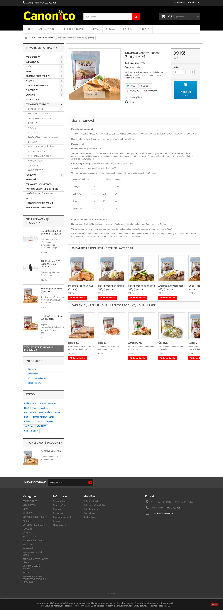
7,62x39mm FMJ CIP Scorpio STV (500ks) (51, 232)
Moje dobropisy (90, 509)
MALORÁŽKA (45, 412)
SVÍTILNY (30, 71)
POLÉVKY (33, 123)
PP (114, 593)
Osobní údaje (89, 517)
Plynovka (50, 422)
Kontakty (144, 29)
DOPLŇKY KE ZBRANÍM (37, 85)
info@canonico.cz (165, 513)
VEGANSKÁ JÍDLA (36, 151)
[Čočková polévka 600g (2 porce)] (171, 325)
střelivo (44, 408)
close (214, 604)
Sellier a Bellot (31, 431)
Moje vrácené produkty (94, 505)
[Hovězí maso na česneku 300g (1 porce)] (111, 268)
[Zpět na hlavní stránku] (26, 38)
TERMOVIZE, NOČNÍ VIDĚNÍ (39, 184)
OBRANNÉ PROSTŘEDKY (38, 76)
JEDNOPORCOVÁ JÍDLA (39, 118)
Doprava (94, 29)
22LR (26, 408)
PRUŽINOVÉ (30, 412)
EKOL (27, 417)
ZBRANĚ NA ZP (33, 57)
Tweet (133, 86)
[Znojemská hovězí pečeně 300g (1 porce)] (171, 268)
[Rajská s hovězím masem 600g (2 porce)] (81, 325)
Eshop (29, 29)
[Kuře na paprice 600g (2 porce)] (30, 295)
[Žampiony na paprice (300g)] (141, 325)
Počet (176, 67)
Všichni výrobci (47, 29)
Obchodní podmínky (73, 29)
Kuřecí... (192, 343)
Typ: (127, 67)
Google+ (134, 91)
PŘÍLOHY (32, 142)
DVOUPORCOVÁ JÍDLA (39, 114)
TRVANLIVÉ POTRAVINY (37, 104)
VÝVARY (32, 128)
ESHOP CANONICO (33, 422)
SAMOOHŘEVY (35, 161)
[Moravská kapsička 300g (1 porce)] (81, 268)
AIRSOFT (30, 81)
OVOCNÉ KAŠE (35, 170)
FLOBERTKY (32, 90)
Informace (34, 361)
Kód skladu (130, 63)
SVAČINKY (33, 165)
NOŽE (28, 67)
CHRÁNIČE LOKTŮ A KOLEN (39, 194)
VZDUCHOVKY (32, 62)
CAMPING (30, 95)
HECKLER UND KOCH (43, 417)
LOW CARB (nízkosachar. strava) (43, 137)
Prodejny (128, 29)
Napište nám (179, 2)
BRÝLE (29, 198)
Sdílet (146, 86)
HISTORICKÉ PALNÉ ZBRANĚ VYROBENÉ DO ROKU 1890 (40, 205)
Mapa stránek (59, 525)
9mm (34, 408)
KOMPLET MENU (36, 109)
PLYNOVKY (31, 175)
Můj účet (89, 496)
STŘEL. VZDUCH (48, 403)
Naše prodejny (34, 383)
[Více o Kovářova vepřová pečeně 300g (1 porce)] (30, 457)
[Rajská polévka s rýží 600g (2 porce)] (111, 325)
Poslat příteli (136, 97)
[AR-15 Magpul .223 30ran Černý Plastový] (30, 267)
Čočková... (163, 343)
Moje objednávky (91, 501)
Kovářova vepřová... (51, 451)
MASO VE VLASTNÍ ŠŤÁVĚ (41, 147)
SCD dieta (32, 132)
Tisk (132, 102)
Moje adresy (89, 513)
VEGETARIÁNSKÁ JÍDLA (39, 156)
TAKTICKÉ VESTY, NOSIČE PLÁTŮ (42, 189)
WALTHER (41, 426)
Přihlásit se (193, 2)
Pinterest (151, 91)
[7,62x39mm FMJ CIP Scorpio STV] (30, 237)
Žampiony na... (135, 343)
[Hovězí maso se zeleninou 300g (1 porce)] (141, 268)
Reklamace (111, 29)
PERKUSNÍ (31, 179)
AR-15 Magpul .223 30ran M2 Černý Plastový (50, 264)
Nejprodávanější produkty (38, 220)
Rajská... (102, 343)
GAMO (58, 412)
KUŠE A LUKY (32, 100)
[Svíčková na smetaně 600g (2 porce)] (30, 322)
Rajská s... (73, 343)
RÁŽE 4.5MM (30, 403)
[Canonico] (51, 14)
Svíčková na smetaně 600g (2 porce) (52, 317)
